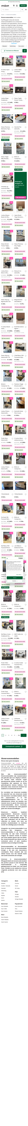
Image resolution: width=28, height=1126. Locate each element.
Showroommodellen (11, 14)
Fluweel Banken (19, 911)
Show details (18, 574)
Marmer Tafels (18, 913)
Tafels (2, 893)
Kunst (2, 898)
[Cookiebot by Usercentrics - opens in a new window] (18, 558)
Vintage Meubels (19, 899)
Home (2, 14)
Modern (17, 896)
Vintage (17, 894)
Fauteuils (3, 888)
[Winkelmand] (13, 5)
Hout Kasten (4, 911)
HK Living (17, 888)
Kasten (3, 900)
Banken (3, 895)
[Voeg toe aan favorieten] (12, 70)
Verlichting (3, 890)
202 (19, 735)
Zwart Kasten (4, 922)
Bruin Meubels (4, 917)
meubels (18, 763)
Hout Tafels (4, 908)
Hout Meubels (4, 906)
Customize (14, 580)
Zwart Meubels (5, 919)
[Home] (6, 6)
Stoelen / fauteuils (5, 886)
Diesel (16, 886)
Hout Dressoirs (18, 906)
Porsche (17, 883)
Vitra (16, 908)
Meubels (3, 883)
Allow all (14, 577)
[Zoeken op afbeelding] (22, 9)
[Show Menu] (26, 9)
